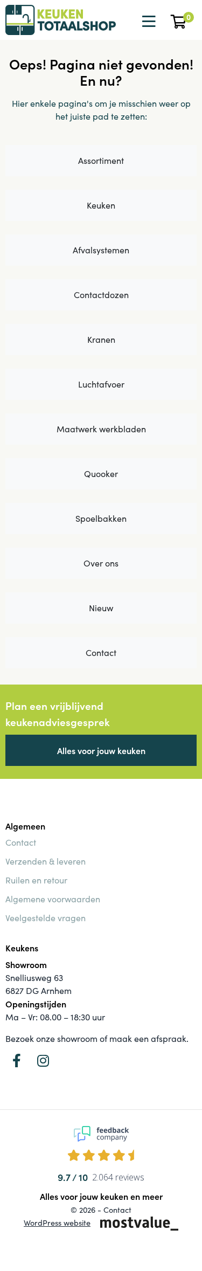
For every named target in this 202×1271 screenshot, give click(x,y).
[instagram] (43, 1060)
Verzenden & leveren (45, 861)
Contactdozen (101, 294)
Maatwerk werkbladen (101, 428)
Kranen (101, 339)
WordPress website (57, 1222)
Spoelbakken (101, 518)
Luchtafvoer (101, 384)
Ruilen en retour (36, 880)
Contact (101, 652)
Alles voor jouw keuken (101, 750)
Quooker (101, 473)
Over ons (101, 563)
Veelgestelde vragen (45, 917)
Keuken (101, 205)
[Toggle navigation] (147, 21)
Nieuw (101, 607)
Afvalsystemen (101, 249)
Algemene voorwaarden (52, 898)
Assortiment (101, 160)
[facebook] (16, 1060)
